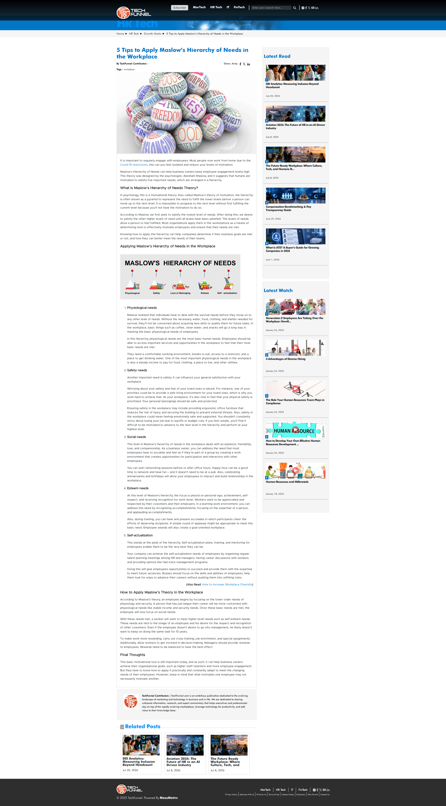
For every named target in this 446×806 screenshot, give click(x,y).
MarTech (199, 7)
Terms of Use (274, 794)
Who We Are (312, 794)
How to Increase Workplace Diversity (227, 584)
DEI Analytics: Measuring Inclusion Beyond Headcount (139, 762)
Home (120, 33)
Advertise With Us (247, 794)
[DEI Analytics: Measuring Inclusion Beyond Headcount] (141, 745)
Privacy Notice (231, 794)
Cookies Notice (287, 794)
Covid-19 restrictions (134, 164)
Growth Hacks (152, 33)
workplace (129, 69)
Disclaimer (300, 794)
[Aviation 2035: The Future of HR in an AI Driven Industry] (185, 745)
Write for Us (261, 794)
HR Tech (216, 7)
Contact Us (324, 794)
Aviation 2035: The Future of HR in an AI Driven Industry (183, 762)
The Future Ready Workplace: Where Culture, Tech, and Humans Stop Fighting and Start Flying (228, 765)
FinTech (239, 7)
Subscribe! (179, 7)
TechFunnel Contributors (155, 695)
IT (228, 7)
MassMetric (169, 798)
